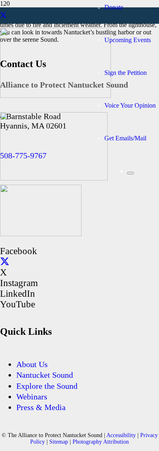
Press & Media (41, 407)
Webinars (31, 396)
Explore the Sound (46, 385)
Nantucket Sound (44, 374)
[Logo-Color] (41, 233)
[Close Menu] (130, 173)
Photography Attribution (101, 442)
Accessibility (121, 435)
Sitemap (58, 442)
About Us (32, 364)
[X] (3, 15)
